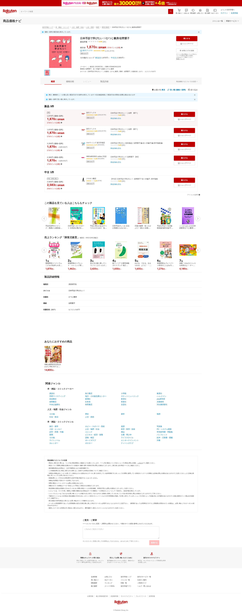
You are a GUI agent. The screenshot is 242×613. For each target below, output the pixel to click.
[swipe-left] (44, 219)
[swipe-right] (198, 219)
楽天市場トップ (47, 27)
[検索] (170, 11)
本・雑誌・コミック (62, 27)
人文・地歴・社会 (78, 27)
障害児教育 (105, 27)
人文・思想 (90, 27)
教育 (97, 27)
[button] (186, 11)
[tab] (53, 82)
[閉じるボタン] (199, 32)
